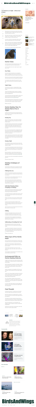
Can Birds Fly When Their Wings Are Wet (11, 315)
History (26, 58)
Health (26, 57)
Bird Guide (15, 332)
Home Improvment (27, 59)
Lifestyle (26, 62)
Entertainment (27, 53)
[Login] (33, 3)
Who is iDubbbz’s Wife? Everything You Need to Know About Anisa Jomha (31, 40)
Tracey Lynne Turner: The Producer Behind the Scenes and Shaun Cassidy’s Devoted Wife (18, 334)
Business (26, 52)
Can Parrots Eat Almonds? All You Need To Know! (19, 393)
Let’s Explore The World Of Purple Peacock (18, 356)
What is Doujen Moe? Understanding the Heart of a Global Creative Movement (29, 19)
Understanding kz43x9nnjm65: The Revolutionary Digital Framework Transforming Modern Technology (18, 345)
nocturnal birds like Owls (15, 97)
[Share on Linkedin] (3, 38)
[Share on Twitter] (3, 34)
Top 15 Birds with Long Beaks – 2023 (31, 37)
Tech (25, 63)
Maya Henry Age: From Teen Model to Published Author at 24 (31, 44)
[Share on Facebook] (3, 31)
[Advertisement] (30, 28)
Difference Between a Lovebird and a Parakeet (16, 315)
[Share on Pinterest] (3, 36)
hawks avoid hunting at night (18, 154)
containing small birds (19, 299)
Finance (26, 54)
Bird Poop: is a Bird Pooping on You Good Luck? (6, 377)
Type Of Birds (26, 64)
